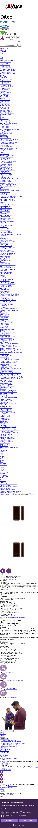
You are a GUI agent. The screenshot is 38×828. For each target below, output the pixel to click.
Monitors (2, 98)
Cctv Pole (3, 91)
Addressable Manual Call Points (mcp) (11, 376)
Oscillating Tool (4, 457)
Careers (2, 735)
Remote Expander (5, 231)
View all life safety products (8, 427)
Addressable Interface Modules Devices (11, 196)
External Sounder (5, 256)
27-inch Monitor (5, 103)
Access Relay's (4, 189)
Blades (2, 451)
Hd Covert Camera (5, 81)
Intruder (2, 202)
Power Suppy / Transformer (8, 253)
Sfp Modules (3, 421)
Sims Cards (3, 227)
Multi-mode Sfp (4, 422)
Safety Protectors (5, 192)
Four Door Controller (6, 164)
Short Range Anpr (5, 122)
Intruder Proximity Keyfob (7, 265)
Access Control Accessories (8, 184)
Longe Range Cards (6, 132)
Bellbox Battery (4, 244)
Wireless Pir (3, 214)
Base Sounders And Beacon (8, 362)
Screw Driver (4, 472)
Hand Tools (3, 465)
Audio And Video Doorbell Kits (9, 294)
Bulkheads (3, 435)
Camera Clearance (5, 485)
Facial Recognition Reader (7, 170)
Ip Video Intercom (5, 301)
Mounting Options (5, 250)
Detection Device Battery (7, 241)
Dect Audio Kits (5, 291)
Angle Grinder (4, 476)
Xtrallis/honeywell (5, 114)
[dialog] (19, 813)
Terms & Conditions (6, 787)
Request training (5, 752)
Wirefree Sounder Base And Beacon (10, 368)
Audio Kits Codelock (6, 285)
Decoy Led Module (5, 260)
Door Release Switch (6, 146)
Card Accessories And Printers (9, 139)
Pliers (1, 470)
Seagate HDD (4, 97)
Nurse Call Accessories (6, 441)
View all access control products (9, 129)
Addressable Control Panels (8, 390)
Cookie (2, 790)
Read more (12, 809)
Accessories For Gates (6, 355)
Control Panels (4, 316)
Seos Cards (3, 135)
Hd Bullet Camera (5, 78)
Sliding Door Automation (7, 336)
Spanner (2, 473)
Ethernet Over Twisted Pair (8, 403)
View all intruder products (7, 205)
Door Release (4, 145)
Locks (2, 152)
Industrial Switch (5, 416)
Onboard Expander (5, 230)
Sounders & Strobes (6, 254)
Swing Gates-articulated (7, 329)
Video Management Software (8, 123)
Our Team (3, 734)
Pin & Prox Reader (5, 173)
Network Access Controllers (8, 161)
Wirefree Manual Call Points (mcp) (10, 378)
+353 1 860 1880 (9, 672)
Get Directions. (4, 762)
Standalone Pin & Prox (6, 183)
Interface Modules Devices (8, 195)
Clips (1, 453)
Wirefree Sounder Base (6, 370)
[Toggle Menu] (0, 56)
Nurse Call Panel (5, 443)
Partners (2, 737)
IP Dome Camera (5, 65)
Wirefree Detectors (5, 387)
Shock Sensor (4, 238)
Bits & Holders (4, 450)
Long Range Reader (6, 174)
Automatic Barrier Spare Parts (8, 346)
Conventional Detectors (7, 386)
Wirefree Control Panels (7, 393)
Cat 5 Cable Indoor (5, 409)
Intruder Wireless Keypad (7, 268)
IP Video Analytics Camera (8, 69)
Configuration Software (7, 143)
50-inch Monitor (5, 107)
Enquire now (12, 579)
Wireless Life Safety (6, 208)
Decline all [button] (28, 820)
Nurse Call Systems (5, 440)
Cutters (2, 468)
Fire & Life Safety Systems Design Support (12, 743)
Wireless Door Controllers (7, 197)
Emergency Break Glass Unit (8, 148)
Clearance (3, 481)
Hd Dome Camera (5, 84)
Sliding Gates (4, 327)
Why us (2, 732)
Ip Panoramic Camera (6, 68)
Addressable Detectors (6, 384)
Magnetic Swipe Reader (7, 176)
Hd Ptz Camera (4, 82)
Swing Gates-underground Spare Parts (11, 352)
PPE (1, 459)
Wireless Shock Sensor (6, 212)
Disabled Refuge (5, 428)
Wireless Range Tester (6, 215)
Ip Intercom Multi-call (6, 304)
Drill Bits (2, 456)
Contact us (3, 754)
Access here (12, 697)
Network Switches (5, 415)
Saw (1, 479)
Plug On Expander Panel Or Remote (10, 234)
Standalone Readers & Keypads (9, 178)
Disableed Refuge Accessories (9, 432)
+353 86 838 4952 (11, 689)
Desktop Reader (4, 171)
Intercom (2, 275)
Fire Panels (3, 389)
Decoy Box (3, 259)
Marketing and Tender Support (9, 746)
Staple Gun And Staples (7, 251)
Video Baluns (4, 95)
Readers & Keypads (6, 167)
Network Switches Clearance (8, 486)
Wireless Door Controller (7, 200)
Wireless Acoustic (5, 216)
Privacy (2, 789)
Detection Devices (5, 383)
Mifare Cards (4, 136)
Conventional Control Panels (8, 392)
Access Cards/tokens (6, 130)
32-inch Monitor (5, 104)
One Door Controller (6, 162)
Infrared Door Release (6, 149)
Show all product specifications (9, 617)
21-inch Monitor (5, 101)
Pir (1, 237)
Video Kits (3, 288)
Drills (1, 478)
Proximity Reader (5, 177)
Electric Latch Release (6, 157)
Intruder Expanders (5, 228)
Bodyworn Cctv (4, 108)
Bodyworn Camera (5, 110)
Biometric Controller (6, 165)
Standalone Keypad (5, 181)
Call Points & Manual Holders (9, 374)
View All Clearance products (8, 484)
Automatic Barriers (5, 313)
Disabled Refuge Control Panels (9, 430)
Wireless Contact (5, 209)
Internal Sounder (5, 257)
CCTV (2, 57)
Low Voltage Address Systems (9, 438)
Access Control (4, 126)
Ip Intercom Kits (5, 298)
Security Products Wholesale (8, 740)
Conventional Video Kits (7, 286)
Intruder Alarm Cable (6, 246)
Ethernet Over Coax (6, 400)
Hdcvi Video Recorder (6, 86)
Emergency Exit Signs (6, 437)
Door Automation (5, 333)
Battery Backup (4, 314)
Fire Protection (4, 357)
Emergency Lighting (6, 434)
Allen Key (3, 466)
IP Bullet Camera (5, 66)
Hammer (2, 469)
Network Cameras (5, 62)
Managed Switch (5, 418)
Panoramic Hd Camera (6, 79)
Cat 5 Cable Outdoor (6, 411)
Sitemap (2, 792)
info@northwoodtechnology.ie (14, 680)
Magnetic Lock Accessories (8, 155)
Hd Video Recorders (6, 85)
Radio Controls (4, 324)
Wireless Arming (5, 266)
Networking (3, 395)
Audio (2, 117)
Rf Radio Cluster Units (6, 381)
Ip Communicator (5, 224)
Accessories (3, 449)
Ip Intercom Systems (6, 303)
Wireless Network (5, 405)
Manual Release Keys (6, 322)
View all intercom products (8, 278)
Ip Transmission (4, 89)
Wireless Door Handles (6, 199)
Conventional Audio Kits (7, 284)
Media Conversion (5, 399)
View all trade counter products (9, 447)
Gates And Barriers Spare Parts (9, 343)
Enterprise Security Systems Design (10, 741)
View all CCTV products (7, 60)
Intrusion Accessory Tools (7, 247)
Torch (1, 462)
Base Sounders (4, 364)
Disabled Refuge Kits (6, 431)
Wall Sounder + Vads (6, 367)
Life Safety (3, 424)
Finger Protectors (5, 335)
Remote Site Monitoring (7, 113)
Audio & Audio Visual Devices (9, 361)
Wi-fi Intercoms (4, 292)
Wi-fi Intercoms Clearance (7, 489)
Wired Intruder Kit (5, 273)
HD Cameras (4, 76)
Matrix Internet (12, 786)
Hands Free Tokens (5, 138)
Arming (2, 262)
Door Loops (3, 193)
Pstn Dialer (3, 222)
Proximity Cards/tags (6, 133)
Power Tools (3, 475)
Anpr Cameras (4, 119)
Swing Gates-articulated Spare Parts (10, 349)
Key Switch (3, 151)
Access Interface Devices (7, 186)
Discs (1, 454)
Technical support (5, 755)
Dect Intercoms (4, 289)
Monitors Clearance (5, 488)
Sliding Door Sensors (6, 338)
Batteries (2, 187)
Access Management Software (9, 142)
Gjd (1, 116)
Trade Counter (4, 444)
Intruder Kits (3, 270)
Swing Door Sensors (6, 341)
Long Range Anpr (5, 120)
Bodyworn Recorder (6, 111)
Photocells (3, 320)
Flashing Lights (4, 317)
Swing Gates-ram (5, 330)
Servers (2, 75)
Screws (2, 460)
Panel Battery (4, 243)
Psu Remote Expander (6, 232)
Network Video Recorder (7, 73)
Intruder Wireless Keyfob (7, 269)
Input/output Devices (6, 371)
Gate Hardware (4, 354)
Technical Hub (4, 751)
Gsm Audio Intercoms (6, 279)
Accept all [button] (9, 820)
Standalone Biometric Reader (8, 180)
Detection (3, 235)
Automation (3, 305)
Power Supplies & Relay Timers (9, 190)
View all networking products (8, 397)
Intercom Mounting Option (8, 300)
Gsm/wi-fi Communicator (7, 221)
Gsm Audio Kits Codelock (7, 282)
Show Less (22, 617)
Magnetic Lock (4, 154)
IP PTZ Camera (4, 63)
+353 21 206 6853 (5, 770)
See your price (4, 579)
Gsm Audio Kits (5, 281)
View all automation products (8, 308)
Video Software (4, 124)
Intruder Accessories (6, 240)
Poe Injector (3, 414)
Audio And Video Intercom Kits (9, 295)
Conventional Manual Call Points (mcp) (11, 377)
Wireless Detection (5, 206)
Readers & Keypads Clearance (9, 492)
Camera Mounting (5, 92)
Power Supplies (4, 94)
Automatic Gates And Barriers (9, 310)
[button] (19, 825)
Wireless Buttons (5, 342)
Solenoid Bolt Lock (5, 158)
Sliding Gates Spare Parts (7, 345)
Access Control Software (7, 141)
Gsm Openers (4, 319)
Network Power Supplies (7, 412)
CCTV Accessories (5, 88)
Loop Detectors (4, 323)
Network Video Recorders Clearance (10, 491)
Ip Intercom (3, 297)
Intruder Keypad (5, 263)
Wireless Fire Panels (6, 380)
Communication (4, 219)
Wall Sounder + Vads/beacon (8, 365)
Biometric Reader (5, 168)
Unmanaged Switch (6, 419)
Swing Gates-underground (7, 332)
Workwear (3, 463)
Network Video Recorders (7, 70)
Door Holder (3, 159)
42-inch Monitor (5, 105)
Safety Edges (4, 326)
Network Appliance (5, 72)
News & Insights (5, 749)
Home (2, 494)
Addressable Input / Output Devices (10, 373)
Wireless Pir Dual (5, 211)
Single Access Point (6, 406)
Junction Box (4, 249)
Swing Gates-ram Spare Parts (8, 351)
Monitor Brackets (5, 100)
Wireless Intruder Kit (6, 272)
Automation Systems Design (8, 744)
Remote (2, 311)
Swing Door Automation (7, 339)
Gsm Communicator (6, 225)
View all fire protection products (9, 359)
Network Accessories (6, 408)
